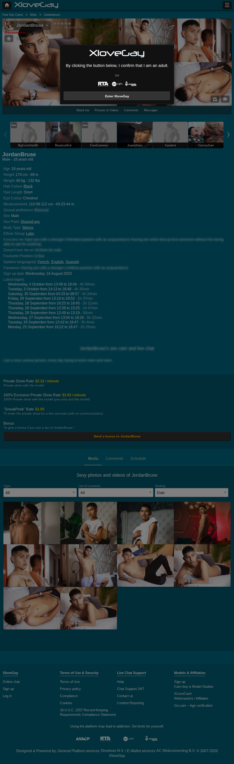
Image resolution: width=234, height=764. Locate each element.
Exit (117, 75)
